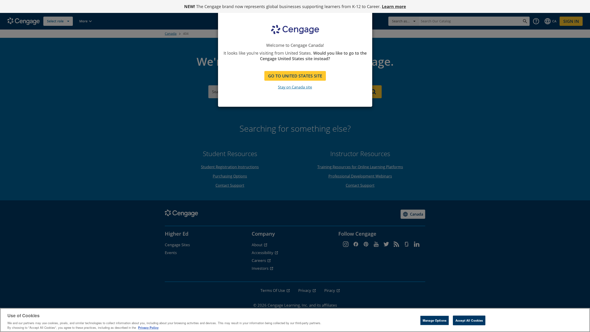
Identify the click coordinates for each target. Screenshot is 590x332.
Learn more (394, 6)
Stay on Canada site (295, 87)
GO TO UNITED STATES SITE (295, 76)
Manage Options (434, 320)
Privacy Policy (148, 327)
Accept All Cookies (469, 320)
